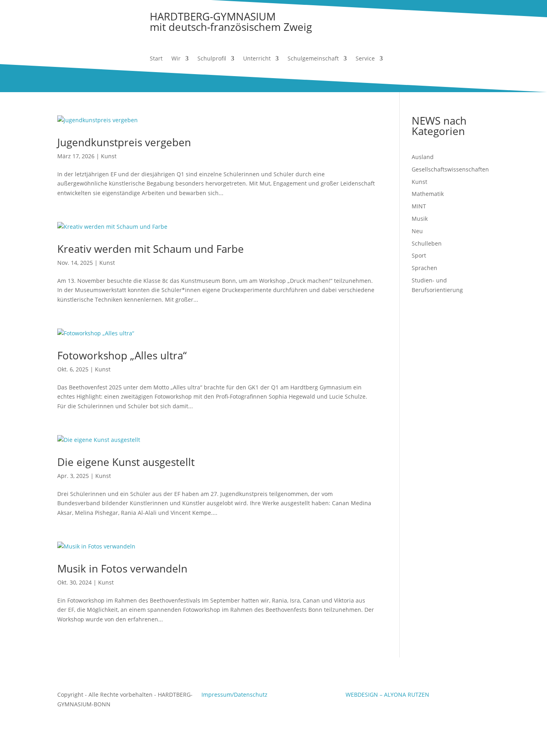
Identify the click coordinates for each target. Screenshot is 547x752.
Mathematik (428, 194)
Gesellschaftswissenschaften (450, 169)
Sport (419, 255)
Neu (417, 231)
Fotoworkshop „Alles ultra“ (122, 355)
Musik (420, 218)
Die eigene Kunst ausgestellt (126, 462)
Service (365, 59)
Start (156, 59)
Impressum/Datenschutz (234, 694)
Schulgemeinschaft (313, 59)
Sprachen (424, 268)
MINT (419, 206)
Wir (176, 59)
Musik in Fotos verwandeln (122, 568)
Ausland (423, 157)
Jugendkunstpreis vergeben (124, 142)
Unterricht (257, 59)
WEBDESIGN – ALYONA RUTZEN (387, 694)
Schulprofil (211, 59)
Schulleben (427, 243)
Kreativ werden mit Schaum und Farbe (150, 249)
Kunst (109, 156)
